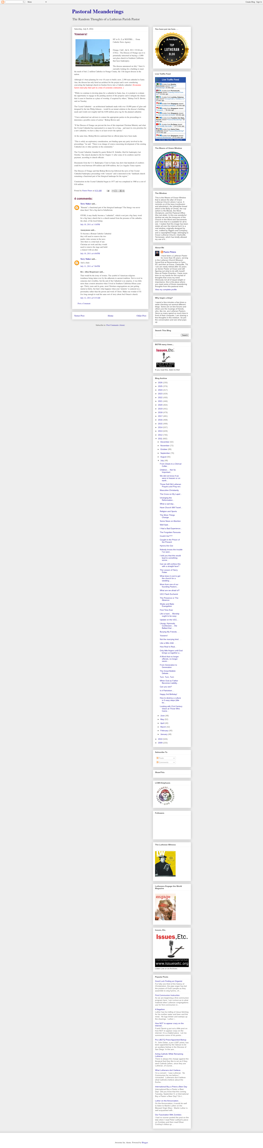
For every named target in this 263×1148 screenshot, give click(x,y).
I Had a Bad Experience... (171, 528)
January (164, 734)
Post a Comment (84, 303)
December (165, 442)
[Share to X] (118, 190)
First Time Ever (166, 610)
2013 (160, 431)
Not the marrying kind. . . (170, 639)
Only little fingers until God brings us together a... (171, 651)
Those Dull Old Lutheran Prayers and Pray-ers (170, 485)
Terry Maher (85, 203)
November (165, 445)
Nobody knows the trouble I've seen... (171, 550)
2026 (160, 382)
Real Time (170, 140)
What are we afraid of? (170, 590)
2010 (160, 739)
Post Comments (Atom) (115, 325)
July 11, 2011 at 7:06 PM (90, 266)
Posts (161, 758)
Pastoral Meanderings (98, 11)
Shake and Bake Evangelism (167, 605)
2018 (160, 412)
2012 (160, 435)
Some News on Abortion (170, 521)
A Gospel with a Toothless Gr (174, 99)
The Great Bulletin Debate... (168, 672)
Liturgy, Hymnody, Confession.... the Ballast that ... (168, 625)
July (162, 460)
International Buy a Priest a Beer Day (171, 1087)
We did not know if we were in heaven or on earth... (170, 478)
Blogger (145, 1142)
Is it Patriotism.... (167, 690)
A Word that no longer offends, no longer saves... (169, 658)
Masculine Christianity (169, 490)
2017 (160, 416)
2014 (160, 427)
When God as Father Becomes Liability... (169, 682)
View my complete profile (166, 289)
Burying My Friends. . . (169, 632)
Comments (163, 762)
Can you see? (166, 687)
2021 (160, 401)
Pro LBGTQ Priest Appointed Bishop (170, 1040)
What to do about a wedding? (166, 105)
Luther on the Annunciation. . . (168, 1101)
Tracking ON (178, 140)
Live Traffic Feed (170, 80)
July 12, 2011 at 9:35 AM (90, 297)
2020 (160, 405)
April (162, 723)
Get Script (162, 140)
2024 (160, 390)
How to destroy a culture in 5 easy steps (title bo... (170, 700)
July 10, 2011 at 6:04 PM (90, 253)
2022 (160, 397)
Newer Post (79, 315)
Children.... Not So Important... (168, 471)
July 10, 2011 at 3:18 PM (90, 224)
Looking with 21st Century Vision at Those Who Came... (171, 708)
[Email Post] (108, 190)
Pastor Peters (170, 252)
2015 (160, 424)
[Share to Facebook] (120, 190)
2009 (160, 743)
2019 (160, 409)
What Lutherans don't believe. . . (169, 1070)
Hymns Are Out (166, 546)
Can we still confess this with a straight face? (170, 565)
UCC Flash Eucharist (169, 594)
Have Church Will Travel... (171, 507)
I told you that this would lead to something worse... (170, 557)
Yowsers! (164, 635)
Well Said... (165, 525)
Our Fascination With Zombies (168, 1115)
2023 (160, 394)
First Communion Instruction (167, 995)
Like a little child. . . (168, 643)
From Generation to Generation (168, 666)
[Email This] (113, 190)
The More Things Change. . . (167, 516)
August (163, 457)
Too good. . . (161, 110)
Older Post (141, 315)
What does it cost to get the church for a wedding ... (170, 578)
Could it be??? (166, 536)
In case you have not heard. (166, 115)
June (162, 716)
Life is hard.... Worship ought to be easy (169, 615)
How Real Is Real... (168, 647)
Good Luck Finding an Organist (168, 981)
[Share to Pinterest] (123, 190)
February (164, 730)
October (164, 449)
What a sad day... (167, 504)
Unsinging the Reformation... (167, 499)
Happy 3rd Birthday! (168, 694)
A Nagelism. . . (161, 1009)
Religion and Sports (168, 511)
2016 (160, 420)
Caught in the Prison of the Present (170, 541)
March (163, 727)
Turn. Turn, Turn (167, 677)
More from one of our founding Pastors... (169, 585)
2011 (160, 438)
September (165, 453)
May (162, 719)
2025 (160, 386)
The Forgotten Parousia (170, 532)
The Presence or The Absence (169, 599)
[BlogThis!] (115, 190)
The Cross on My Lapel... (171, 494)
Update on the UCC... (169, 620)
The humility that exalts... (165, 126)
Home (110, 315)
